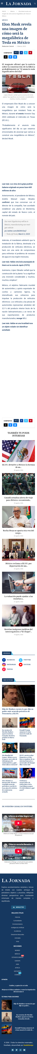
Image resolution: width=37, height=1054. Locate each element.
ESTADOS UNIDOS (17, 957)
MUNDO (17, 950)
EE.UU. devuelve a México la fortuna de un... (18, 466)
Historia (17, 917)
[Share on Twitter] (26, 52)
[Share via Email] (15, 57)
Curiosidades (17, 920)
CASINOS (17, 974)
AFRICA (17, 967)
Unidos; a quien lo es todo (18, 985)
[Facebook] (12, 1050)
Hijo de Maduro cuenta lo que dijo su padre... (24, 1005)
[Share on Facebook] (21, 52)
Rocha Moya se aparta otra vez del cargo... (18, 532)
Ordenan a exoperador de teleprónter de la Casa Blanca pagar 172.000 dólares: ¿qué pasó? (27, 785)
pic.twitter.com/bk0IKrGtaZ (15, 231)
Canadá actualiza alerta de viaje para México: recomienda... (18, 499)
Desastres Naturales (17, 934)
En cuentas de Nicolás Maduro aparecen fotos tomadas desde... (24, 1017)
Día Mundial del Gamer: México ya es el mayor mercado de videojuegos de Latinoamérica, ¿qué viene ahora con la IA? (9, 760)
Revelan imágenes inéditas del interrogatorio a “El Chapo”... (18, 630)
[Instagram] (20, 1050)
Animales (17, 938)
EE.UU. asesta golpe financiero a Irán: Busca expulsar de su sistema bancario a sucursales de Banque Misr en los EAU (27, 760)
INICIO (4, 11)
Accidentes (17, 931)
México (12, 11)
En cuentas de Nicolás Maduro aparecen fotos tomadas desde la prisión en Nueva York (8, 734)
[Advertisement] (18, 161)
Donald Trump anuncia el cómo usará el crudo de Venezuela (26, 733)
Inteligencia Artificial (17, 927)
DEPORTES (17, 971)
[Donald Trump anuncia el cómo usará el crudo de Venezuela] (27, 722)
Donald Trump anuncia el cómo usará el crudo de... (24, 1029)
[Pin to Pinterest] (30, 52)
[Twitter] (16, 1050)
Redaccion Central (8, 46)
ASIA (17, 964)
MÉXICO (17, 954)
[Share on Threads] (6, 57)
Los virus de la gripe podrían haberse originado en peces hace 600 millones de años (17, 187)
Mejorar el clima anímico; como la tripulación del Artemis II (18, 991)
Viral (17, 941)
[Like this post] (17, 52)
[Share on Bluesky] (10, 57)
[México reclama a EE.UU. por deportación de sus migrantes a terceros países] (18, 550)
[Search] (35, 3)
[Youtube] (24, 1050)
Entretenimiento (17, 924)
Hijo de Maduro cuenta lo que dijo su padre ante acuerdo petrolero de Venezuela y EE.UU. (17, 711)
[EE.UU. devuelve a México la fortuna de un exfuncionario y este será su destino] (18, 451)
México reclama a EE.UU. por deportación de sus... (18, 564)
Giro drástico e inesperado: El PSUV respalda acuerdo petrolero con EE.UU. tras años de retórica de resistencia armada (9, 786)
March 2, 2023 (24, 234)
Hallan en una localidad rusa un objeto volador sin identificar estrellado (17, 326)
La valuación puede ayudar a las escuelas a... (18, 597)
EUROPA (17, 961)
